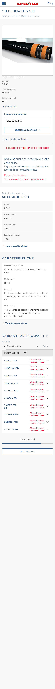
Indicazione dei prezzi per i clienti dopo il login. (27, 147)
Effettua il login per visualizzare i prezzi (37, 360)
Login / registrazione (16, 175)
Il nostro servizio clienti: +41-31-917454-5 (26, 179)
